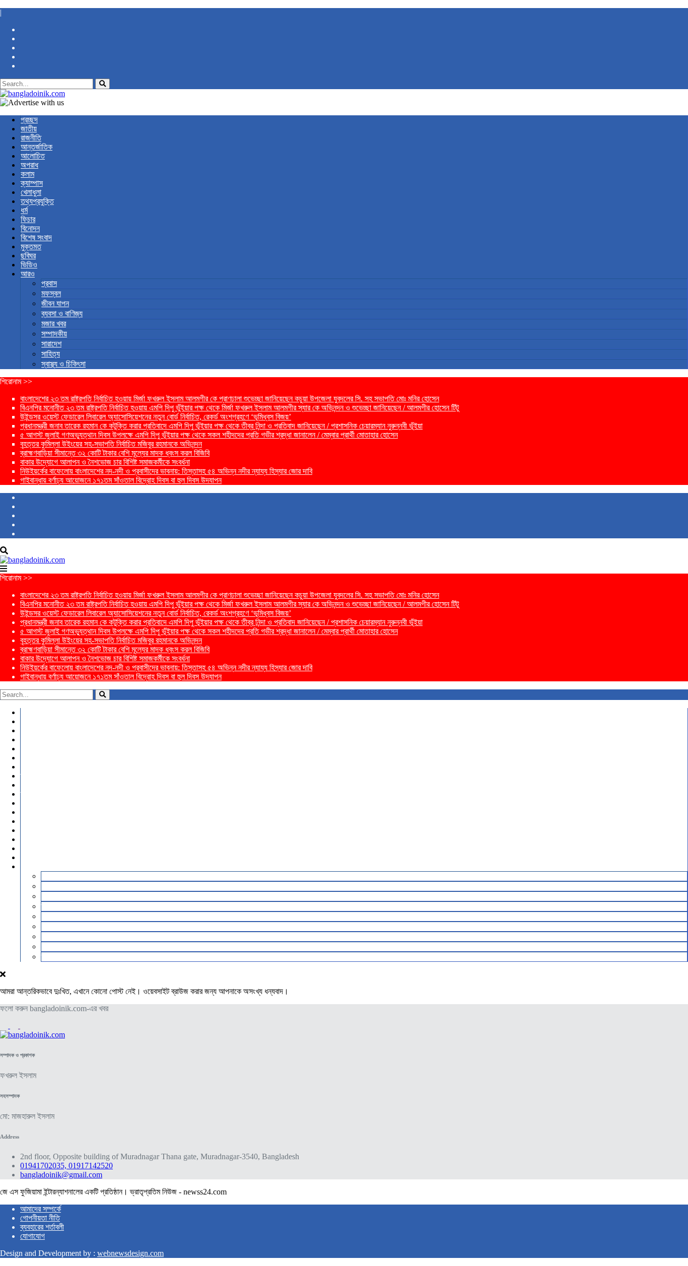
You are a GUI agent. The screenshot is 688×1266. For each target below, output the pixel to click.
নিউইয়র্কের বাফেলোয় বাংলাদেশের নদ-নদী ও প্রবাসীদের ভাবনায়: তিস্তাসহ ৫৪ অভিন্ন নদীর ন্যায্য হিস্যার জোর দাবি (166, 471)
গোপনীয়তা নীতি (40, 1218)
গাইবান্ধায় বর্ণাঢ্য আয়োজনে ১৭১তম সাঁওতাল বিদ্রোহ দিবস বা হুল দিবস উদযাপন (121, 480)
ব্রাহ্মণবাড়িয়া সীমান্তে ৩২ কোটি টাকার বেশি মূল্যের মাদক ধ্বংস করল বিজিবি (115, 453)
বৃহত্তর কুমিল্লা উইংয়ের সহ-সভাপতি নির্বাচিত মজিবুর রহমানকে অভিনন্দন (111, 444)
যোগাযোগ (32, 1236)
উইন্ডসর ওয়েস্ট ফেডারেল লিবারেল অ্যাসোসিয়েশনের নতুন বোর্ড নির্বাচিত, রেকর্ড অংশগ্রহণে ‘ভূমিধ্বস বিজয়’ (155, 416)
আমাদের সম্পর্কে (40, 1209)
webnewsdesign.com (130, 1253)
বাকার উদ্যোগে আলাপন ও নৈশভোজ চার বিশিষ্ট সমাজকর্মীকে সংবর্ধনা (105, 462)
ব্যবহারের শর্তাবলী (42, 1227)
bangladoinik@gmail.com (61, 1174)
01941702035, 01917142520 (66, 1165)
